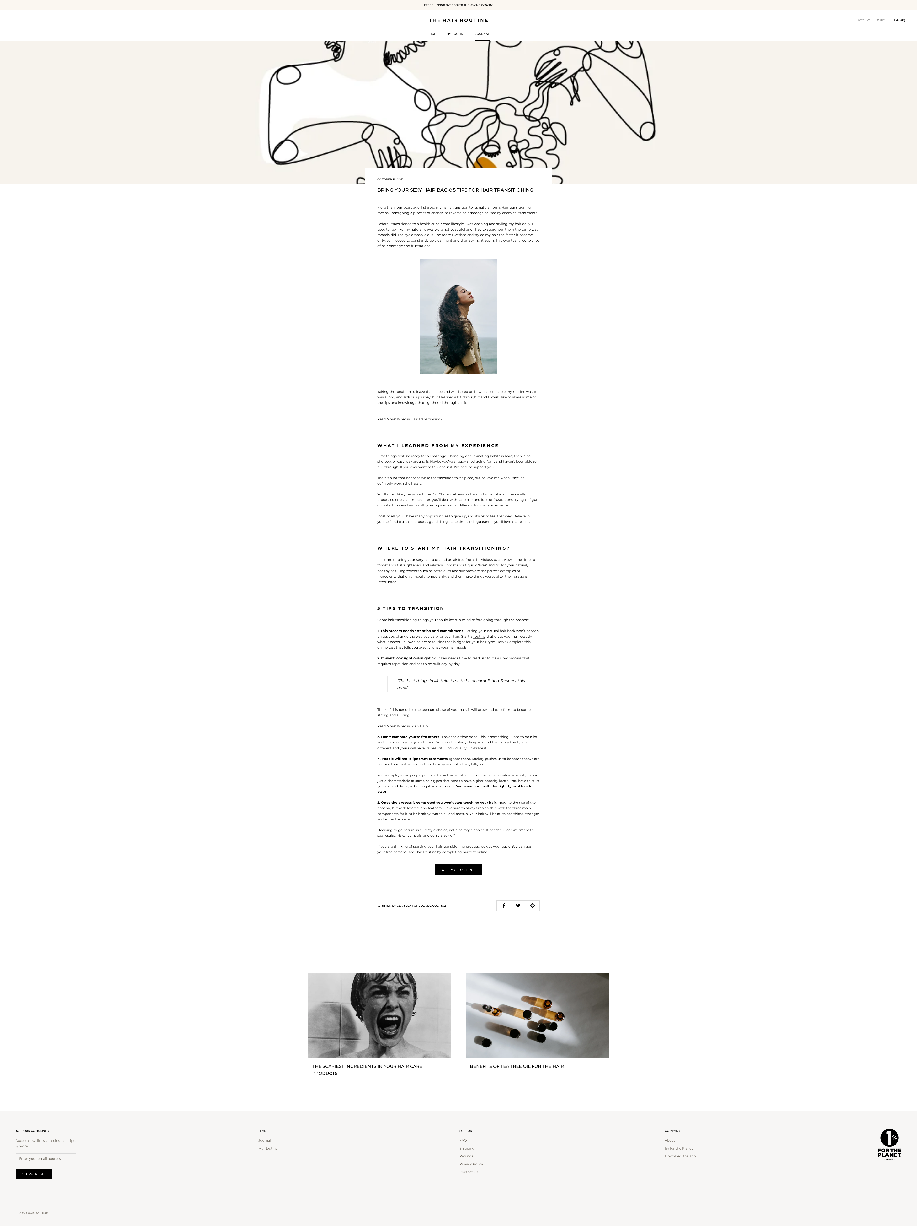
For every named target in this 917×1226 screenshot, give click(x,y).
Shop (432, 34)
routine (479, 636)
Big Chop (440, 494)
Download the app (680, 1156)
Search (881, 20)
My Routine (455, 34)
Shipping (466, 1148)
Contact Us (468, 1172)
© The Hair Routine (33, 1213)
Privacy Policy (471, 1164)
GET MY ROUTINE (458, 870)
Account (864, 20)
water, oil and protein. (450, 814)
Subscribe (33, 1174)
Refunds (466, 1156)
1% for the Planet (679, 1148)
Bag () (899, 20)
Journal (482, 34)
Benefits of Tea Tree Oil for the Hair (517, 1066)
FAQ (463, 1140)
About (670, 1140)
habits (495, 456)
